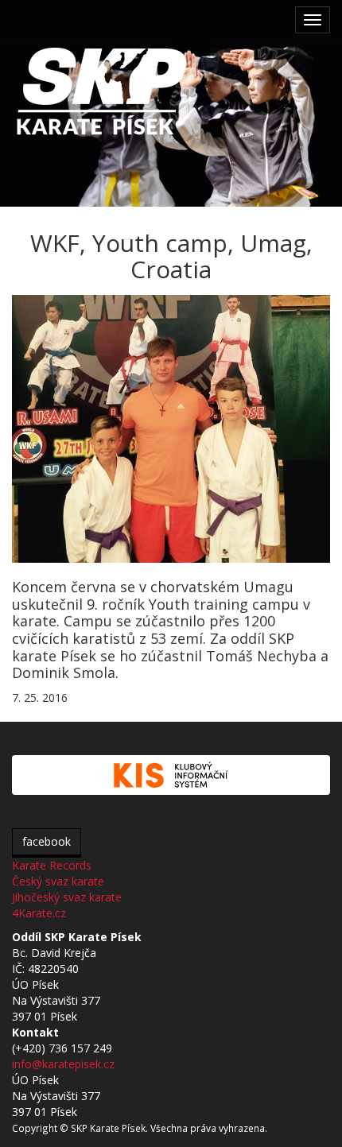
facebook (46, 841)
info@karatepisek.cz (63, 1063)
